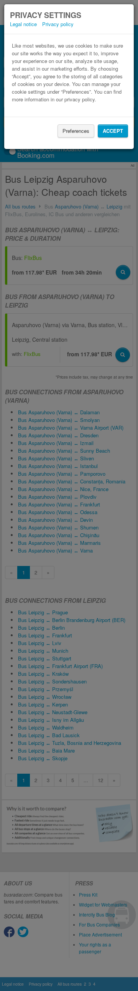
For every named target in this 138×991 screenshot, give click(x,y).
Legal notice (23, 24)
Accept (113, 130)
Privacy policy (58, 24)
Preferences (75, 130)
